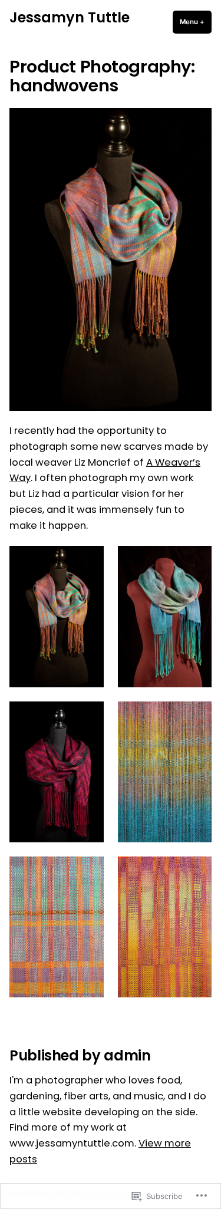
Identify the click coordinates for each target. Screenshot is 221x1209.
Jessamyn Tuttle (69, 17)
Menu (196, 22)
